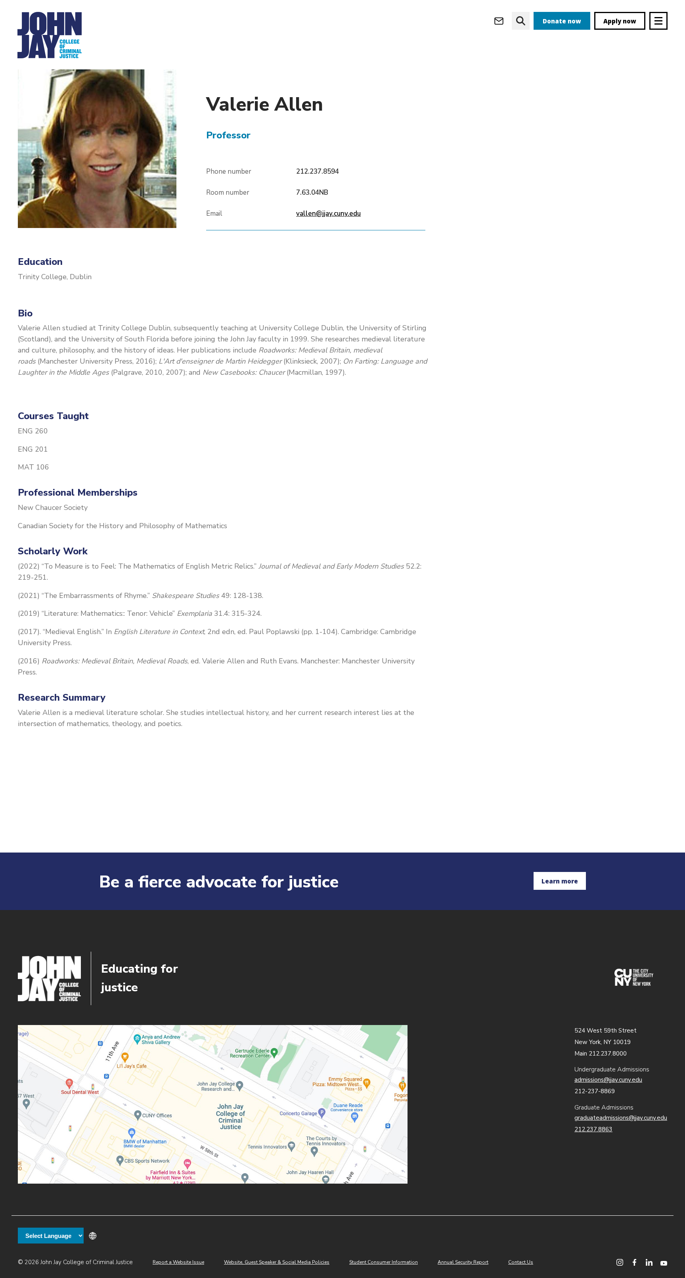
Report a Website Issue (178, 1262)
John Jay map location (213, 1104)
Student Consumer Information (383, 1262)
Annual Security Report (463, 1262)
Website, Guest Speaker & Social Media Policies (276, 1262)
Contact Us (520, 1262)
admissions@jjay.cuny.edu (608, 1080)
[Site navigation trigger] (658, 21)
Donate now (562, 21)
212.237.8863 (593, 1129)
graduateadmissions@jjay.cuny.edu (620, 1118)
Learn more (559, 881)
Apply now (619, 21)
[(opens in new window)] (633, 983)
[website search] (521, 21)
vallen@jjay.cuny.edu (328, 213)
